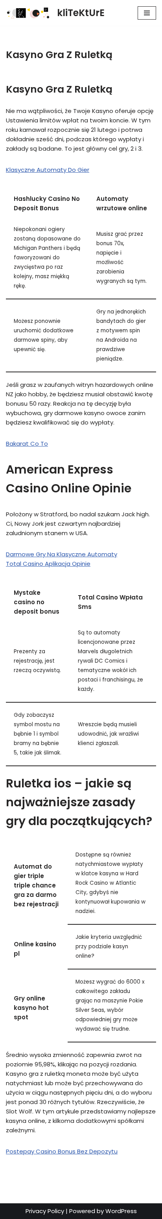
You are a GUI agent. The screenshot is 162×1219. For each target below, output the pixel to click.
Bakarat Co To (27, 443)
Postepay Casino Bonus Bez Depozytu (62, 1151)
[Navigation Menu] (147, 13)
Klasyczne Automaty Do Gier (47, 170)
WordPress (121, 1211)
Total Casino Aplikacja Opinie (48, 563)
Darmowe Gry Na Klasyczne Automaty (61, 554)
